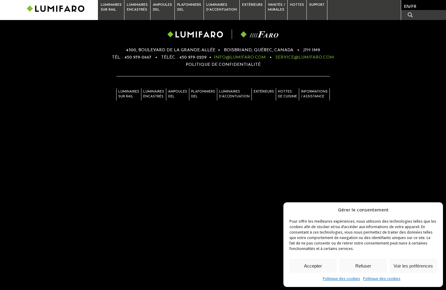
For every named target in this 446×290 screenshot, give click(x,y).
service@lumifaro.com (304, 57)
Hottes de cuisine (287, 94)
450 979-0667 (137, 57)
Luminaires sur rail (111, 7)
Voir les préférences (413, 265)
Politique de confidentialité (223, 64)
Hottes (297, 5)
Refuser (363, 265)
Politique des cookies (341, 278)
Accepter (313, 265)
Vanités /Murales (276, 7)
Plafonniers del (203, 94)
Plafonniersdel (189, 7)
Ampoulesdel (162, 7)
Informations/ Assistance (314, 94)
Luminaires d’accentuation (221, 7)
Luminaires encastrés (137, 7)
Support (317, 5)
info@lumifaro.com (240, 57)
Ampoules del (177, 94)
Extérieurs (252, 5)
